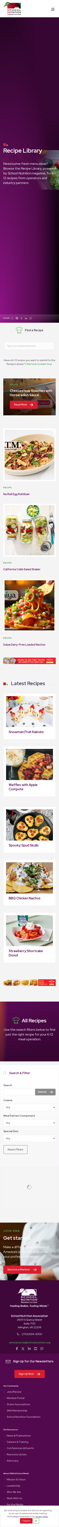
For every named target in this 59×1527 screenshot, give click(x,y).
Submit (42, 1092)
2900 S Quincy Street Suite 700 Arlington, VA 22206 (29, 1323)
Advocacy (13, 1460)
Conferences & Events (20, 1448)
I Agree (26, 1520)
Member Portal (15, 1398)
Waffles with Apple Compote (23, 787)
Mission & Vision (16, 1479)
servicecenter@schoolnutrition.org (29, 1342)
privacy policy (42, 1516)
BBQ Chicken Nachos (24, 898)
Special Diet (10, 1131)
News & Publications (19, 1435)
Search (7, 1085)
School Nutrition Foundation (23, 1417)
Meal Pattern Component (19, 1115)
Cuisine (7, 1100)
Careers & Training (17, 1442)
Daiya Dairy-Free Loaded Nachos (24, 644)
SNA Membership (17, 1410)
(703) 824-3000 (32, 1334)
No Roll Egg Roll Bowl (16, 494)
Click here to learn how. (39, 364)
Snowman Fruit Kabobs (26, 732)
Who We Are (14, 1492)
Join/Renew (14, 1392)
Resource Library (17, 1454)
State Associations (18, 1404)
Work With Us (14, 1498)
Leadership (13, 1485)
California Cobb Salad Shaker (21, 569)
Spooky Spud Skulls (24, 845)
